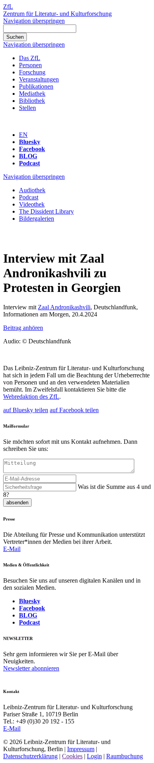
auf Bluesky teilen (25, 410)
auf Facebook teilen (74, 410)
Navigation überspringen (34, 20)
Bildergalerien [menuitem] (36, 218)
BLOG (28, 156)
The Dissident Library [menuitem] (46, 211)
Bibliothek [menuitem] (32, 100)
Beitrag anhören (23, 327)
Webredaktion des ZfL (31, 396)
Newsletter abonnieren (31, 668)
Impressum (80, 749)
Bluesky (29, 141)
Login (94, 756)
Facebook (32, 149)
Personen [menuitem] (30, 65)
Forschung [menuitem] (32, 72)
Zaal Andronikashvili (64, 307)
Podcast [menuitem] (28, 197)
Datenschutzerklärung (30, 756)
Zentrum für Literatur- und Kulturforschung (57, 13)
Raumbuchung (124, 756)
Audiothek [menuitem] (32, 190)
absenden (17, 503)
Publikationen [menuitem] (36, 86)
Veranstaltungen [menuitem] (39, 79)
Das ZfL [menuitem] (29, 58)
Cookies (72, 756)
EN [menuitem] (23, 134)
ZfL (8, 6)
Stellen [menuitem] (27, 107)
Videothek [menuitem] (32, 204)
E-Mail (12, 548)
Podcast (29, 163)
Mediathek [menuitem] (32, 93)
